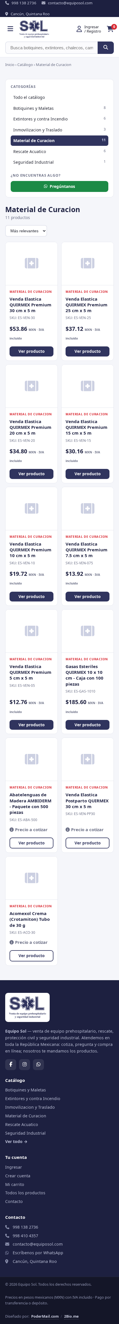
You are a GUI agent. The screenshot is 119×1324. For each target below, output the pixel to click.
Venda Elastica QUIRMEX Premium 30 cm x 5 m (30, 305)
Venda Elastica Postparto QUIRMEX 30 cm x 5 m (87, 800)
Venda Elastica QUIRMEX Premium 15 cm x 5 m (86, 427)
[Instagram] (24, 1064)
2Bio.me (71, 1316)
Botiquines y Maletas (59, 108)
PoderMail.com (45, 1316)
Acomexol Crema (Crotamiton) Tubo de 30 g (30, 919)
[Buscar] (106, 48)
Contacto (14, 1201)
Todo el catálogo (29, 97)
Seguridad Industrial (59, 162)
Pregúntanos (62, 186)
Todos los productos (25, 1192)
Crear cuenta (17, 1175)
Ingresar (13, 1167)
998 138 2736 (25, 1227)
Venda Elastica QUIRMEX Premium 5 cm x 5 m (30, 672)
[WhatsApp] (38, 1064)
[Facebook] (10, 1064)
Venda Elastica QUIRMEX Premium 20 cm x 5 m (30, 427)
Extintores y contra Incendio (59, 119)
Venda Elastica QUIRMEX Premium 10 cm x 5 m (30, 550)
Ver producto (31, 351)
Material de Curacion (59, 140)
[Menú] (10, 29)
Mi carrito (14, 1184)
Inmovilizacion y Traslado (59, 130)
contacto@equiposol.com (38, 1244)
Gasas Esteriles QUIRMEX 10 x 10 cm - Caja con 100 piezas (84, 675)
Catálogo (25, 64)
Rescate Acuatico (59, 151)
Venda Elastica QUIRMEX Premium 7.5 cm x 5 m (86, 550)
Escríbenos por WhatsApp (38, 1252)
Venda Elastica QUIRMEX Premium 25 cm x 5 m (86, 305)
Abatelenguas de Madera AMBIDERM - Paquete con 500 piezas (30, 803)
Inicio (9, 64)
